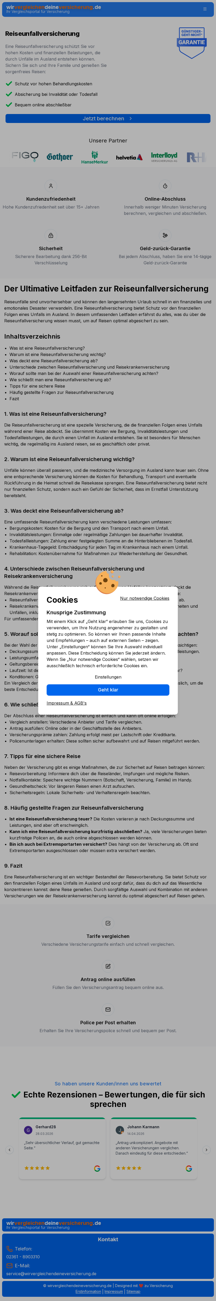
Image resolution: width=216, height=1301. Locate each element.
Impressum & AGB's (67, 703)
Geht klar (108, 689)
